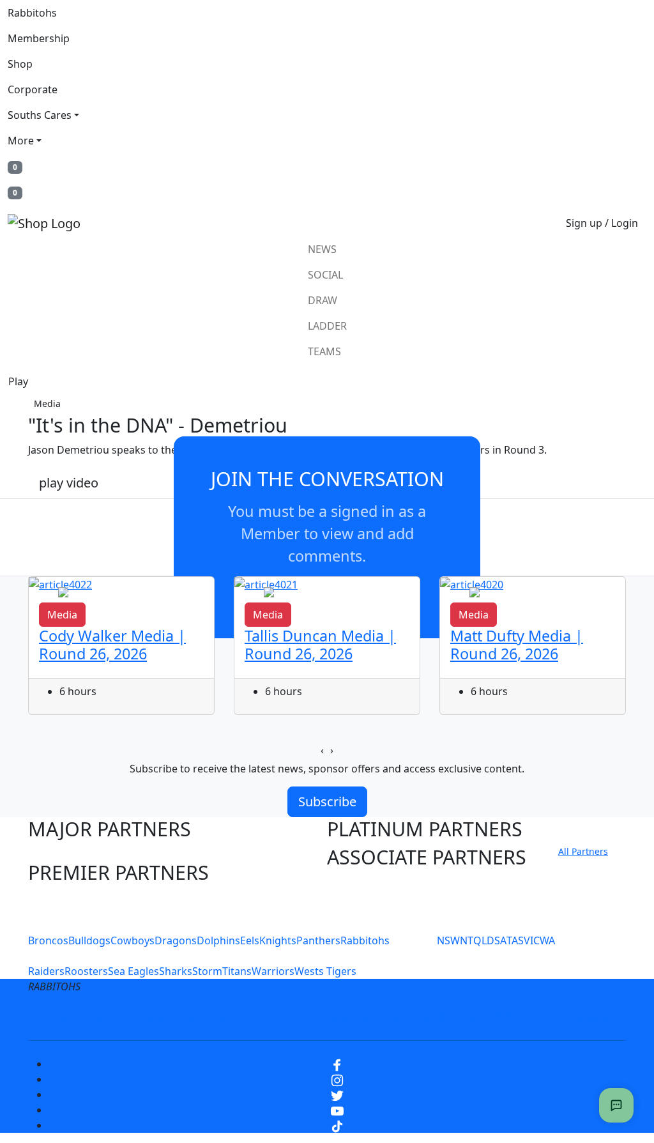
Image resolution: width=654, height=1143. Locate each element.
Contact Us (342, 1017)
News (322, 249)
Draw (322, 300)
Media (47, 403)
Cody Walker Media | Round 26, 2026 (112, 644)
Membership (39, 38)
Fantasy (590, 1017)
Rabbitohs (32, 13)
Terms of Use (77, 1017)
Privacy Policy (162, 1017)
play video (68, 482)
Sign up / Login (602, 223)
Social (325, 275)
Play (18, 381)
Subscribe (327, 801)
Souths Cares (40, 115)
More (21, 141)
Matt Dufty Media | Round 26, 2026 (516, 644)
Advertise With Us (432, 1017)
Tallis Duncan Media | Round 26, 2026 (320, 644)
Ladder (327, 326)
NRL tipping (524, 1017)
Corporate (32, 89)
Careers (234, 1017)
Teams (324, 351)
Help (284, 1017)
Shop (20, 64)
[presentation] (322, 750)
